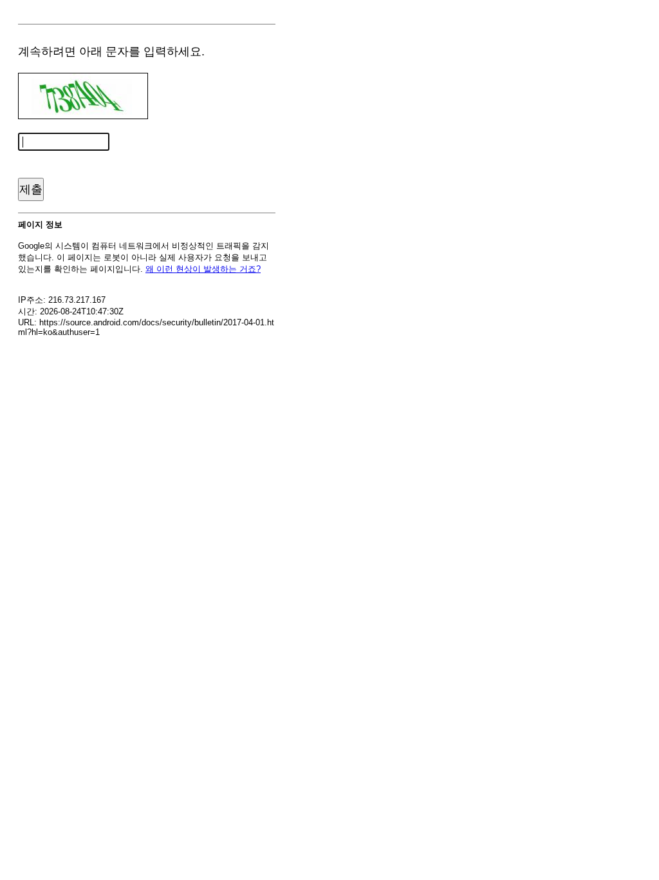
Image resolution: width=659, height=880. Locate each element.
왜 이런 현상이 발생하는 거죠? (203, 269)
